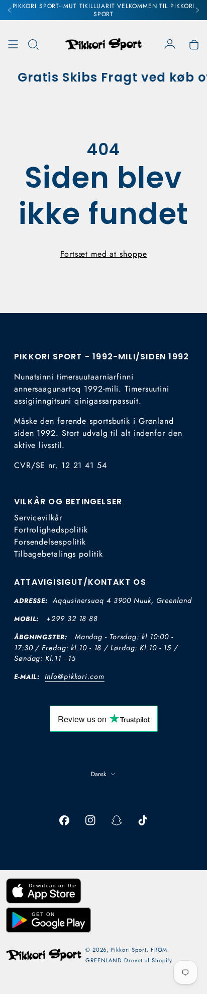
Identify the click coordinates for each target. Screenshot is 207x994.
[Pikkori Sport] (103, 44)
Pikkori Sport (129, 950)
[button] (33, 44)
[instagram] (90, 820)
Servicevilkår (38, 517)
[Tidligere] (10, 10)
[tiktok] (143, 820)
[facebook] (64, 820)
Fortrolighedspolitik (51, 530)
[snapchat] (117, 820)
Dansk (98, 774)
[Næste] (197, 10)
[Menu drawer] (13, 44)
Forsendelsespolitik (50, 542)
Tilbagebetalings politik (58, 554)
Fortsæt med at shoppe (103, 254)
